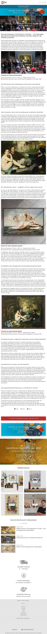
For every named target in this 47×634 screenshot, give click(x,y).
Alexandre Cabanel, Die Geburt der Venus (25, 249)
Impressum (23, 613)
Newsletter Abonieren (23, 618)
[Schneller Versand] (23, 562)
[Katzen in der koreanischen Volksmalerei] (8, 549)
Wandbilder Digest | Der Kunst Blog (26, 19)
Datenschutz (24, 615)
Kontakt (23, 608)
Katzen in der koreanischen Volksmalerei (29, 547)
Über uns (23, 606)
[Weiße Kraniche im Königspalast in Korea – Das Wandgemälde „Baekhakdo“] (8, 530)
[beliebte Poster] (23, 429)
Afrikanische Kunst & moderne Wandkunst (29, 538)
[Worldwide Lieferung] (23, 589)
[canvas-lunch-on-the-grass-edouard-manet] (23, 62)
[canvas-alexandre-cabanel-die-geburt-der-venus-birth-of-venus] (23, 221)
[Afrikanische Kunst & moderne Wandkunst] (8, 540)
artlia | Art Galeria (23, 600)
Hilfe (23, 603)
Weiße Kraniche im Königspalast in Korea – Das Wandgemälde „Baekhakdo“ (31, 529)
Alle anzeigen (23, 523)
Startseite (14, 19)
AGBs (23, 610)
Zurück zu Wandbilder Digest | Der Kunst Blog (24, 418)
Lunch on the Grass (19, 79)
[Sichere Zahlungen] (23, 576)
